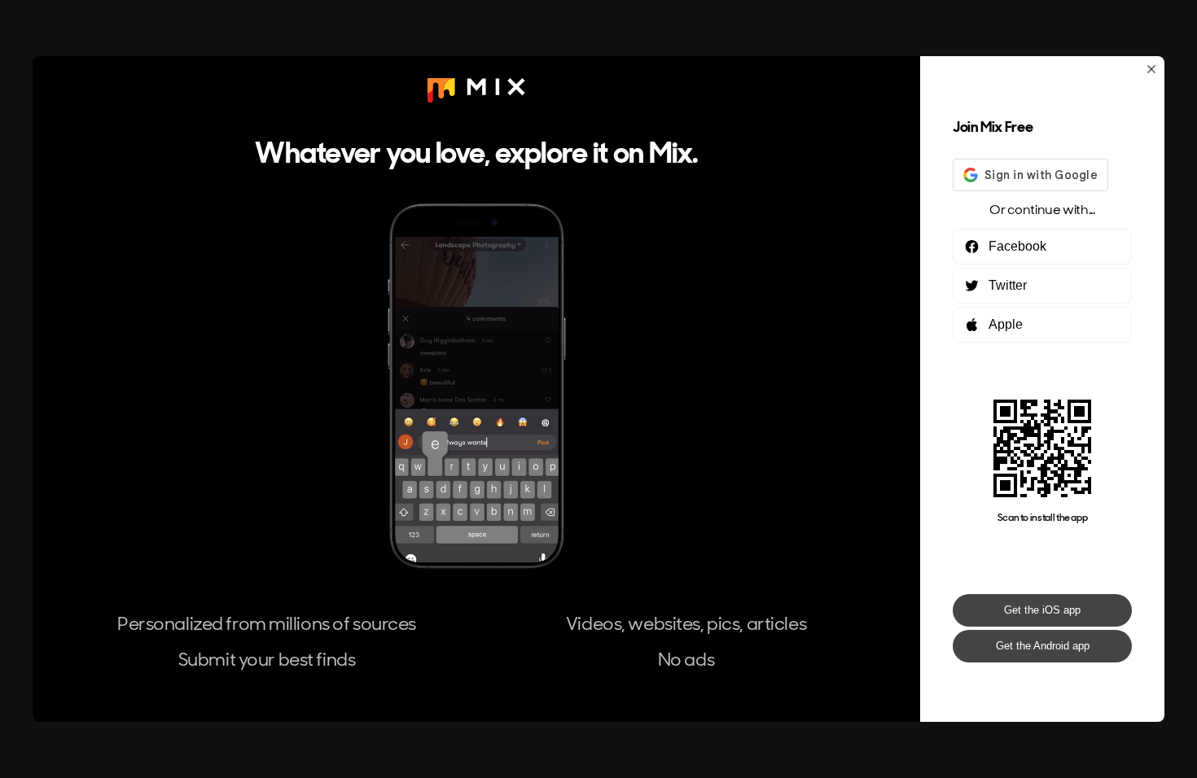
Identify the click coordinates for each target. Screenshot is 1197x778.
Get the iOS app (1042, 610)
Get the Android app (1043, 646)
